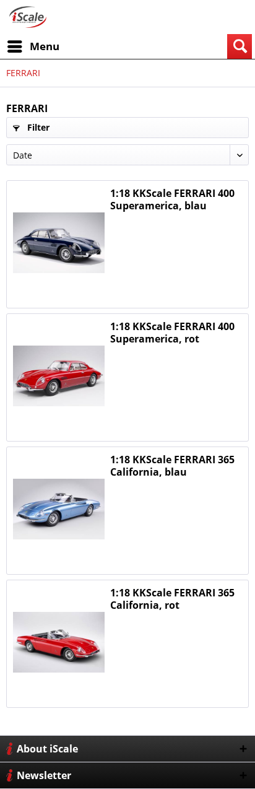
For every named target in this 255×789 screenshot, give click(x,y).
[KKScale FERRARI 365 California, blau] (59, 509)
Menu (44, 46)
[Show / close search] (239, 46)
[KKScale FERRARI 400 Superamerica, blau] (59, 243)
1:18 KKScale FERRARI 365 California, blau (172, 465)
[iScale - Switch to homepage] (27, 17)
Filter (37, 127)
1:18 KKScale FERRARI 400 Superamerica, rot (172, 332)
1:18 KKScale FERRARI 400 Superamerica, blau (172, 199)
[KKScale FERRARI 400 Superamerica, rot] (59, 376)
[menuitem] (33, 46)
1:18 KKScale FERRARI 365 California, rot (172, 598)
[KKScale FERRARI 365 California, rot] (59, 642)
